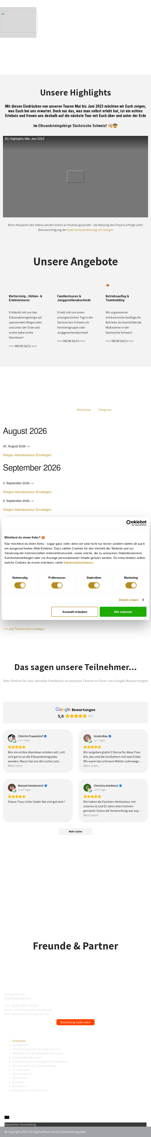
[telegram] (8, 1117)
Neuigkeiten (20, 1045)
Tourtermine (20, 1070)
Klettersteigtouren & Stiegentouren (36, 1049)
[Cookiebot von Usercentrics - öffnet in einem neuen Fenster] (129, 523)
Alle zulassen (123, 611)
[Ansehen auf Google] (12, 738)
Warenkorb (19, 1086)
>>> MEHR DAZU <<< (23, 346)
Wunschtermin (22, 1074)
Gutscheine (19, 1078)
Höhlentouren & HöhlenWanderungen (37, 1053)
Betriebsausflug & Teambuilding (33, 1066)
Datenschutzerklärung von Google (90, 230)
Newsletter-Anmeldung (20, 1124)
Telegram (104, 410)
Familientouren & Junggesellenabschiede (40, 1061)
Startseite (19, 1041)
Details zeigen (128, 599)
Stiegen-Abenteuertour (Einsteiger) (27, 455)
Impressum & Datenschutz (29, 1090)
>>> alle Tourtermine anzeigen (23, 629)
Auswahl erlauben (74, 611)
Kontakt (17, 1082)
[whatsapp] (6, 1117)
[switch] (57, 585)
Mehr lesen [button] (15, 766)
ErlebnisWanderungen (27, 1057)
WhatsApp (84, 410)
